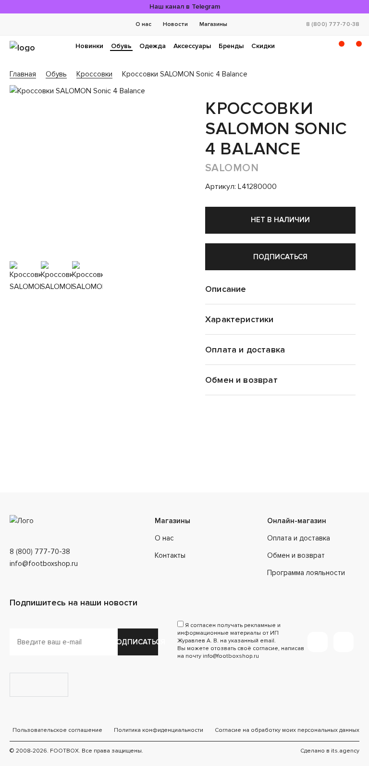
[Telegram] (318, 642)
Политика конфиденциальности (158, 730)
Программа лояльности (306, 572)
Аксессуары (192, 46)
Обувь (121, 46)
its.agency (345, 750)
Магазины (213, 24)
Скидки (263, 46)
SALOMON (231, 168)
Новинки (89, 46)
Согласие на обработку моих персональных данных (287, 730)
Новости (175, 24)
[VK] (343, 642)
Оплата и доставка (298, 538)
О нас (143, 24)
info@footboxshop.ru (44, 563)
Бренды (231, 46)
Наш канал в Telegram (184, 6)
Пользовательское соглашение (57, 730)
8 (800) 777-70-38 (332, 24)
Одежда (152, 46)
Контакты (170, 555)
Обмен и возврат (296, 555)
